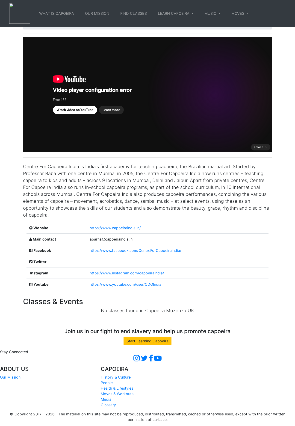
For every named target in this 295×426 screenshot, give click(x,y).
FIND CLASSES (133, 13)
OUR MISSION (97, 13)
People (107, 382)
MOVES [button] (238, 13)
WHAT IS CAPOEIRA (56, 13)
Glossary (108, 404)
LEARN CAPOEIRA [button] (174, 13)
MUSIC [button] (211, 13)
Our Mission (10, 377)
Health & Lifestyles (117, 388)
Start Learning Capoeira (147, 341)
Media (106, 399)
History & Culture (116, 377)
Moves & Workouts (117, 393)
